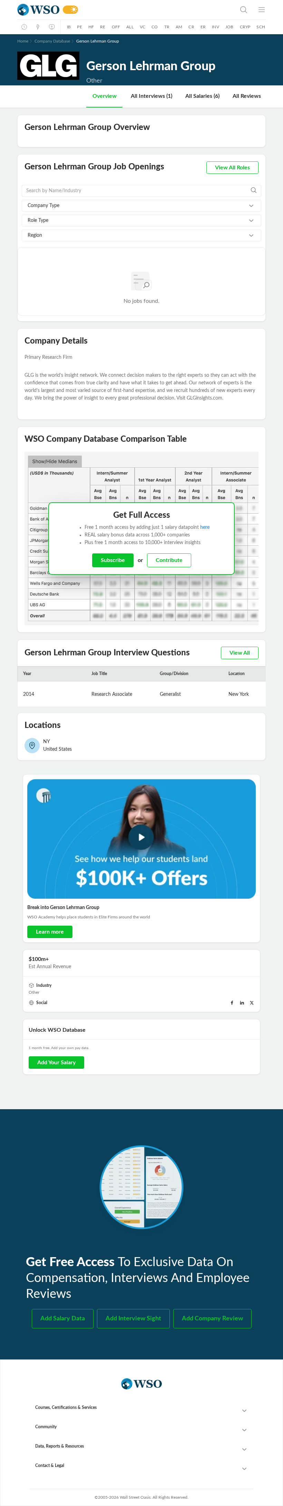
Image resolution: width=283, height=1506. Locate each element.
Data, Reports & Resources (59, 1446)
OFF (116, 27)
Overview (104, 96)
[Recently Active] (24, 27)
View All (240, 653)
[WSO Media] (52, 27)
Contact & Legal (49, 1465)
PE (79, 27)
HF (91, 27)
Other (34, 992)
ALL (130, 27)
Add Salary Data (62, 1319)
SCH (260, 27)
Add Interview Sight (133, 1319)
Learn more (50, 932)
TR (166, 27)
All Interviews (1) (151, 96)
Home (22, 41)
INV (215, 27)
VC (142, 27)
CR (191, 27)
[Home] (38, 10)
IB (69, 27)
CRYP (245, 27)
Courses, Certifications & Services (66, 1407)
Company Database (52, 41)
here (204, 527)
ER (203, 27)
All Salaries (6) (202, 96)
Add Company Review (212, 1319)
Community (46, 1427)
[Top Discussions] (38, 27)
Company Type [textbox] (43, 205)
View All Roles (232, 167)
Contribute (169, 560)
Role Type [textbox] (38, 220)
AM (179, 27)
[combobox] (141, 206)
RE (102, 27)
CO (155, 27)
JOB (229, 27)
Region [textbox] (35, 235)
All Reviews (247, 96)
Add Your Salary (56, 1062)
